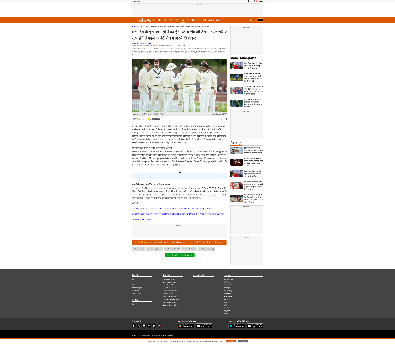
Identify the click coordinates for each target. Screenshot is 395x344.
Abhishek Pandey (146, 43)
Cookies (149, 341)
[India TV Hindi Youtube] (256, 1)
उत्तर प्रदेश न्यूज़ (228, 279)
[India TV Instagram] (144, 325)
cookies (220, 341)
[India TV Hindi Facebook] (253, 1)
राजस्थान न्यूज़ (228, 296)
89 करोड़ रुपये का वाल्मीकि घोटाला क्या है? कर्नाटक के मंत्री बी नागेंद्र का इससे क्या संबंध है (253, 150)
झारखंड (226, 314)
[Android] (250, 1)
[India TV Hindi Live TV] (260, 20)
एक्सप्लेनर (211, 20)
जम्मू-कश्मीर (227, 311)
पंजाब (225, 302)
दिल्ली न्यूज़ (227, 282)
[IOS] (248, 1)
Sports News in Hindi (170, 288)
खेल (183, 20)
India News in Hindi (169, 279)
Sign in (260, 1)
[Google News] (138, 119)
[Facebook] (134, 325)
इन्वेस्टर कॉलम (135, 291)
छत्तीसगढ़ (226, 308)
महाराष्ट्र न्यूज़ (227, 293)
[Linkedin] (154, 325)
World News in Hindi (169, 282)
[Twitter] (139, 325)
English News (136, 293)
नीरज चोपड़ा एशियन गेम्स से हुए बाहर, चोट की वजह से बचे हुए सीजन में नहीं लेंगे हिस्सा (253, 65)
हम (132, 282)
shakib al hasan (138, 249)
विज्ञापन (133, 285)
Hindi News (135, 26)
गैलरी (204, 20)
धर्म (199, 20)
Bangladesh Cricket (172, 249)
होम (154, 20)
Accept (231, 341)
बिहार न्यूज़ (227, 288)
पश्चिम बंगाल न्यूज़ (228, 285)
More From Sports (243, 58)
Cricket (190, 242)
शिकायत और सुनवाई (137, 288)
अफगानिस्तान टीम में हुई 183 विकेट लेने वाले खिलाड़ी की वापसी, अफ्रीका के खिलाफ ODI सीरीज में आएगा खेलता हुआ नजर (178, 214)
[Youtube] (149, 325)
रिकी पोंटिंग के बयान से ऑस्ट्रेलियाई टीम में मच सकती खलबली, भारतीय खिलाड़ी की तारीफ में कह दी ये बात (171, 208)
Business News (168, 293)
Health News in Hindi (169, 302)
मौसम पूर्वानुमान (135, 304)
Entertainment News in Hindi (172, 285)
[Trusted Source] (154, 119)
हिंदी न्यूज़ (143, 242)
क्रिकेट (147, 26)
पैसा (188, 20)
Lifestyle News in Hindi (170, 305)
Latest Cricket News (141, 219)
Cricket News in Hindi (170, 291)
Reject (243, 341)
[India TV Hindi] (144, 20)
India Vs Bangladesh (154, 249)
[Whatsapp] (221, 119)
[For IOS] (255, 325)
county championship (206, 249)
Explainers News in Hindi (171, 299)
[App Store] (204, 325)
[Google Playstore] (186, 325)
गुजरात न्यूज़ (227, 299)
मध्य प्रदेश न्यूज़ (228, 291)
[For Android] (236, 325)
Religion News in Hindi (170, 296)
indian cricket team (189, 249)
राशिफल (193, 20)
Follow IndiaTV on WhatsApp (178, 255)
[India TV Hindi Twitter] (255, 1)
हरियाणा (226, 305)
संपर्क (133, 279)
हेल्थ (217, 20)
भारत (165, 20)
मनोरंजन (176, 20)
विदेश (170, 20)
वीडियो (159, 20)
